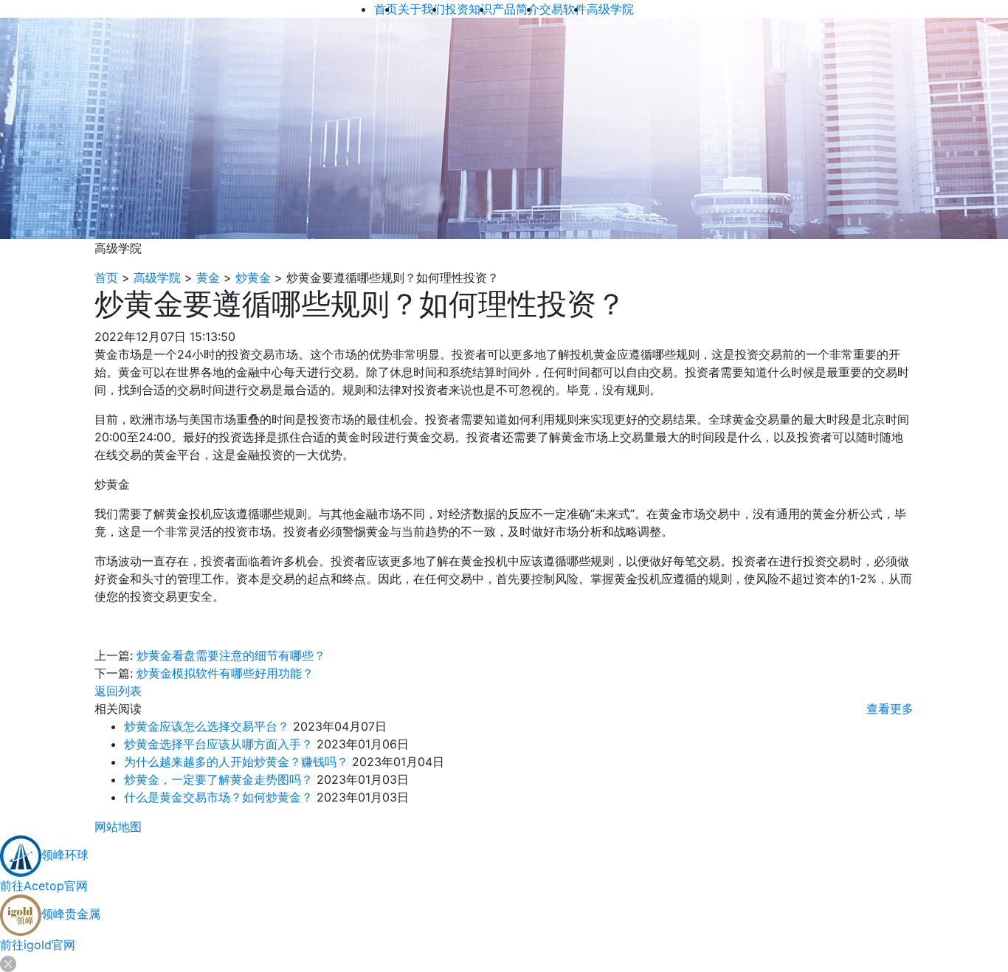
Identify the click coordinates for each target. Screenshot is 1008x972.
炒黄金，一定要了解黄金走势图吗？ (218, 779)
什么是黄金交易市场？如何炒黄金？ (218, 797)
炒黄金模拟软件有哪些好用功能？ (225, 673)
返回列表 (118, 690)
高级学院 (157, 277)
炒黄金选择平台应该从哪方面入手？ (218, 744)
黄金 (208, 277)
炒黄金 (253, 277)
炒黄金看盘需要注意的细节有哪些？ (231, 655)
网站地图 (118, 826)
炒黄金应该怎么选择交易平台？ (206, 726)
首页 (106, 277)
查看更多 (890, 708)
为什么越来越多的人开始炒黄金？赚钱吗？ (236, 761)
